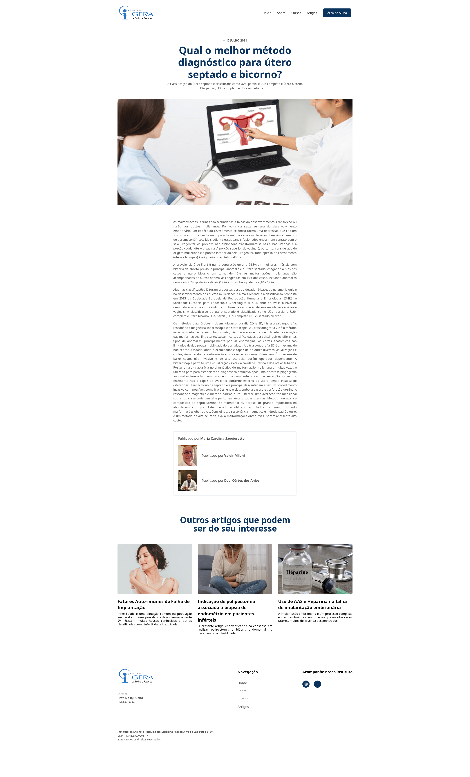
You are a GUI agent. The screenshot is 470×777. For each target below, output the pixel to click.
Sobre (281, 13)
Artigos (312, 13)
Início (267, 13)
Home (242, 683)
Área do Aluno (337, 13)
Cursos (296, 13)
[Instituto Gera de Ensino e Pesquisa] (136, 13)
